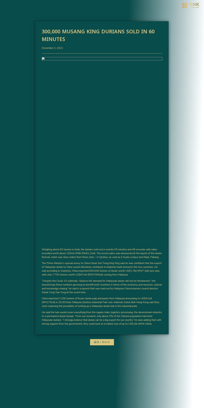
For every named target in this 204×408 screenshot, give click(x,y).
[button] (102, 342)
